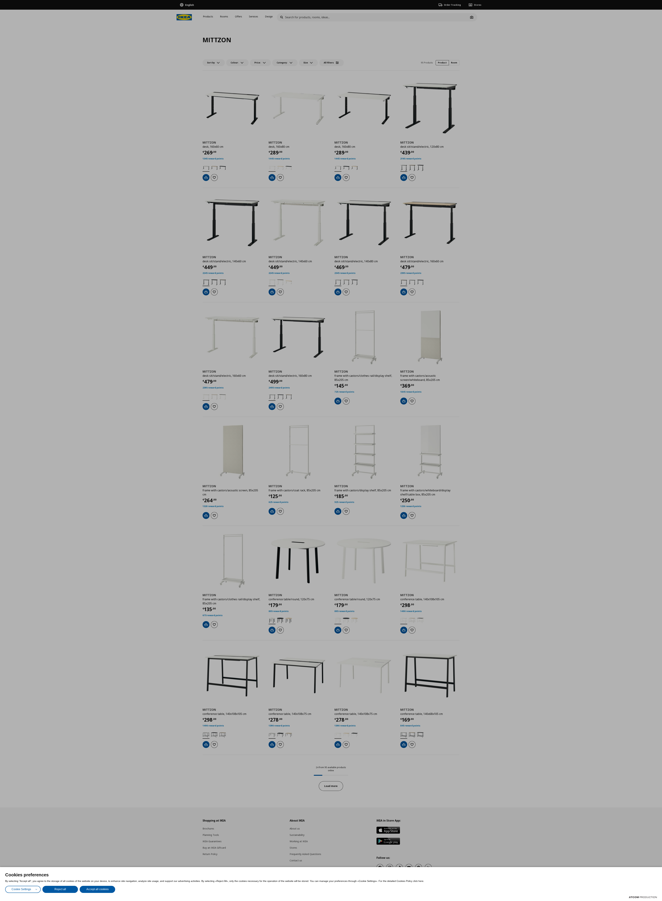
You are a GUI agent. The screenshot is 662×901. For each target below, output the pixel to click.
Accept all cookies (97, 889)
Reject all (60, 889)
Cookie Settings (21, 889)
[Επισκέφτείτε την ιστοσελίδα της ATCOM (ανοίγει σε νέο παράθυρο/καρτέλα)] (643, 897)
